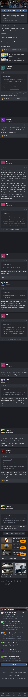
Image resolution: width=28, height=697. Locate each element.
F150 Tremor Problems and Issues (12, 660)
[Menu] (2, 6)
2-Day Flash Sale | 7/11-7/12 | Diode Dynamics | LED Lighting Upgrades (19, 552)
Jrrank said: (6, 264)
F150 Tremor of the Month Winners (12, 638)
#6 (26, 260)
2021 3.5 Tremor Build (9, 649)
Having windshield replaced (11, 656)
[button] (19, 6)
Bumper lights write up (7, 574)
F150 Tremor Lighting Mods (10, 618)
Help (10, 675)
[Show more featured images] (25, 567)
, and (11, 98)
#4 (26, 167)
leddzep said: (6, 515)
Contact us (4, 672)
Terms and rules (13, 672)
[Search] (26, 6)
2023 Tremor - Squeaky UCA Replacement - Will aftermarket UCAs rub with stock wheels (14, 623)
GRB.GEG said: (7, 76)
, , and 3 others (13, 49)
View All (24, 558)
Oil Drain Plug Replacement (19, 544)
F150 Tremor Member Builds (10, 653)
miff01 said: (6, 324)
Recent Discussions (10, 609)
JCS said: (5, 213)
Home (14, 675)
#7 (26, 288)
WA (13, 56)
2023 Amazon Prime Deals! (19, 538)
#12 (26, 456)
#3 (26, 125)
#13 (26, 512)
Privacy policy (22, 672)
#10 (26, 385)
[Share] (26, 26)
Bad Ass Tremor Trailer (20, 574)
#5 (26, 209)
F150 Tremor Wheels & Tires (10, 629)
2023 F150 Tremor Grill (10, 642)
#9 (26, 370)
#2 (26, 72)
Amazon (23, 541)
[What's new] (22, 6)
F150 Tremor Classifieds (9, 645)
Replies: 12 (12, 25)
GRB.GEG (5, 20)
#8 (26, 320)
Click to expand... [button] (14, 89)
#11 (26, 436)
